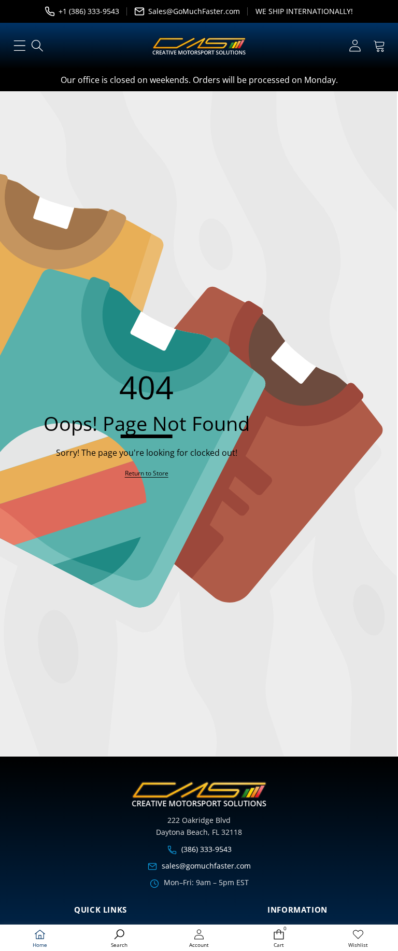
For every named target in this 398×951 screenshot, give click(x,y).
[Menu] (19, 46)
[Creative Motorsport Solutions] (199, 46)
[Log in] (354, 46)
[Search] (37, 46)
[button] (379, 46)
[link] (358, 938)
